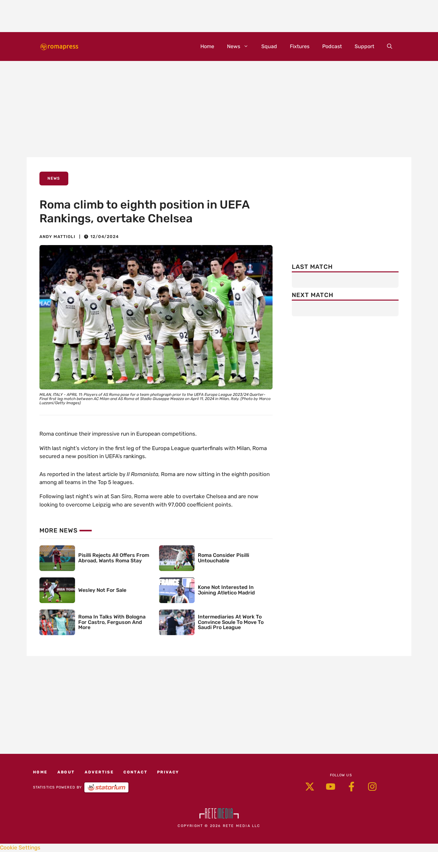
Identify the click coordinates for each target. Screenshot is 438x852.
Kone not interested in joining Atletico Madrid (226, 590)
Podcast (332, 46)
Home (207, 46)
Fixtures (299, 46)
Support (364, 46)
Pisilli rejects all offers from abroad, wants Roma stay (113, 558)
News (233, 46)
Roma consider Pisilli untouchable (223, 558)
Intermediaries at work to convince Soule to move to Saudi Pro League (231, 622)
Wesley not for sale (102, 590)
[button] (390, 46)
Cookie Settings (20, 847)
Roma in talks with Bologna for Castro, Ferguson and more (112, 622)
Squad (269, 46)
